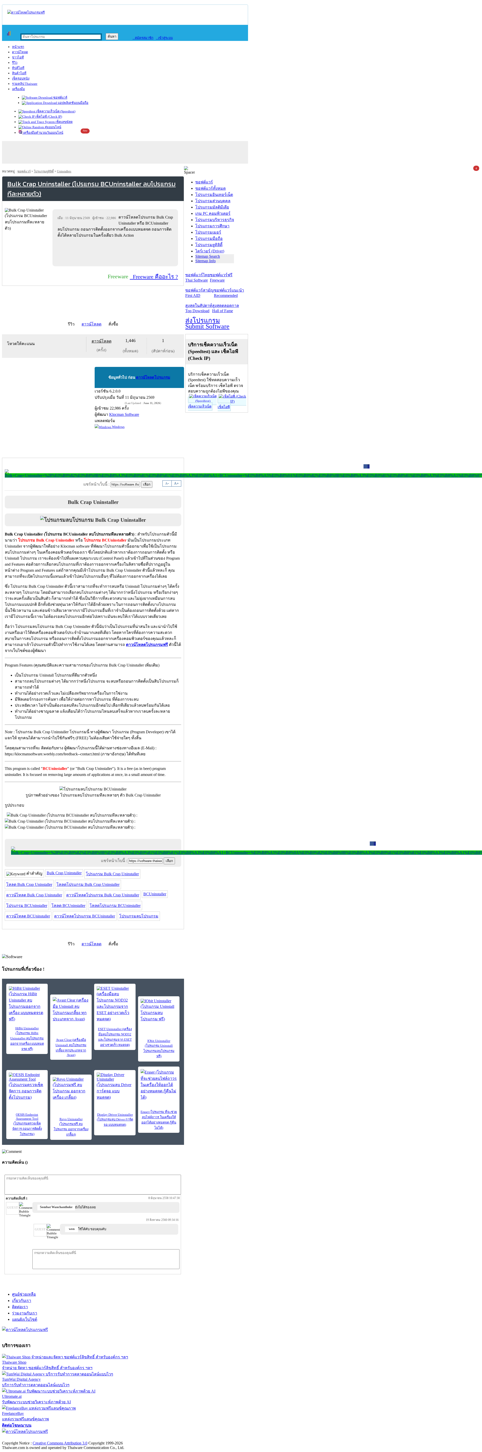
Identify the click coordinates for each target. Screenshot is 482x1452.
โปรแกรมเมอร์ (208, 232)
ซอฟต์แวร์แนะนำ (229, 293)
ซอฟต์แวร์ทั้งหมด (210, 188)
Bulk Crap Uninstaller (64, 873)
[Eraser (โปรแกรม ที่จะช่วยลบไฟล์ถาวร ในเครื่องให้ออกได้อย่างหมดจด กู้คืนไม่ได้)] (159, 1084)
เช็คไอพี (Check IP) (48, 116)
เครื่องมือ (18, 89)
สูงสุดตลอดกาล (225, 308)
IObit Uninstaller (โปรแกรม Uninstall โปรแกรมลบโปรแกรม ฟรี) (158, 1048)
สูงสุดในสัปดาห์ (198, 308)
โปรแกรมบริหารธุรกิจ (214, 220)
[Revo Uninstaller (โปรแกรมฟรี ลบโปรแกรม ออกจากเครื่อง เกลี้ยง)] (71, 1088)
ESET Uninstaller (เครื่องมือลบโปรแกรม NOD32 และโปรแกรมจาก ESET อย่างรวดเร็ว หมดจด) (115, 1037)
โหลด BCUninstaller (68, 905)
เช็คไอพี (224, 407)
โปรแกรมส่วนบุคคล (212, 201)
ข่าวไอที (18, 57)
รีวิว (14, 62)
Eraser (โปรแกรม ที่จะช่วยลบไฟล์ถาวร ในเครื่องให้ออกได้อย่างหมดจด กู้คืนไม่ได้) (159, 1120)
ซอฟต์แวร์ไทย (197, 277)
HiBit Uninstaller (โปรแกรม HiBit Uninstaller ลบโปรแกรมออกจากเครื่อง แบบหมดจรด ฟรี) (27, 1038)
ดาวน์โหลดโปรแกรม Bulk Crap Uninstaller (102, 895)
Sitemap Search (207, 256)
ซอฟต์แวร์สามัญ (199, 293)
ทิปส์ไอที (18, 68)
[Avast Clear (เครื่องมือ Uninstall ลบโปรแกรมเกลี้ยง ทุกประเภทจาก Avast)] (71, 1009)
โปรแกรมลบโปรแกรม (138, 916)
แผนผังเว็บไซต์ (24, 1319)
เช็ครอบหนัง (20, 78)
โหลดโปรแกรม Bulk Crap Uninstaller (87, 884)
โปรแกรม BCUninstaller (26, 905)
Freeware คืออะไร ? (154, 277)
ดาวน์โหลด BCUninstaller (28, 916)
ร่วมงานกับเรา (24, 1313)
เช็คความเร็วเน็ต (199, 406)
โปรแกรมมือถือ (209, 238)
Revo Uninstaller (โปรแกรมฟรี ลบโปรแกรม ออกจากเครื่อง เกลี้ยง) (71, 1126)
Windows (118, 427)
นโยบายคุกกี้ (104, 1438)
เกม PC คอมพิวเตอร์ (212, 213)
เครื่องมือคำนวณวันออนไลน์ (42, 133)
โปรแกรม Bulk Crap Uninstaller (112, 874)
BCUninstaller (154, 894)
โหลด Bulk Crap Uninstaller (29, 884)
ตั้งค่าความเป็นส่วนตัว (21, 1438)
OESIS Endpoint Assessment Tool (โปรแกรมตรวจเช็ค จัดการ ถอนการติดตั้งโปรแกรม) (27, 1124)
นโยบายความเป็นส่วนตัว (66, 1438)
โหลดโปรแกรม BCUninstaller (115, 905)
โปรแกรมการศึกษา (212, 226)
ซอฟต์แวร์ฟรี (221, 277)
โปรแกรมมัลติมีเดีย (212, 207)
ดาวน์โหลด (20, 52)
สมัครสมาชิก (143, 38)
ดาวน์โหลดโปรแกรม (153, 377)
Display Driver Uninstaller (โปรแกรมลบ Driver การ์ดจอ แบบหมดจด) (115, 1120)
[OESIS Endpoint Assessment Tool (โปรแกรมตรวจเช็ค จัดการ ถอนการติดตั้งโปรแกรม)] (27, 1086)
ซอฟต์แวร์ (59, 97)
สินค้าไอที (19, 73)
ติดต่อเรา (20, 1307)
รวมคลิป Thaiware (24, 84)
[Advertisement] (116, 251)
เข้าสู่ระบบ (164, 38)
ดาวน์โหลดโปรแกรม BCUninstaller (84, 916)
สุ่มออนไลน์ (52, 127)
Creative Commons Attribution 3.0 (60, 1443)
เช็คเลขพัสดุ (64, 122)
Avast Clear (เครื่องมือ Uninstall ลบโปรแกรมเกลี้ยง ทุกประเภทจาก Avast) (70, 1047)
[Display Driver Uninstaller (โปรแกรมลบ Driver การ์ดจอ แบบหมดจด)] (115, 1086)
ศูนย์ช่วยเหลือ (24, 1294)
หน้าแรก (18, 47)
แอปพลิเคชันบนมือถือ (72, 103)
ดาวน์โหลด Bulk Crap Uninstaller (34, 895)
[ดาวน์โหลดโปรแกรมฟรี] (26, 12)
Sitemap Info (205, 261)
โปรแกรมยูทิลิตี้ (44, 171)
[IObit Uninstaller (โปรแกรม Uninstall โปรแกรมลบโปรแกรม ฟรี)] (159, 1010)
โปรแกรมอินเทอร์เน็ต (214, 194)
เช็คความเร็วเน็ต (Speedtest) (55, 111)
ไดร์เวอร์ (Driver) (209, 251)
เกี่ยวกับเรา (21, 1300)
